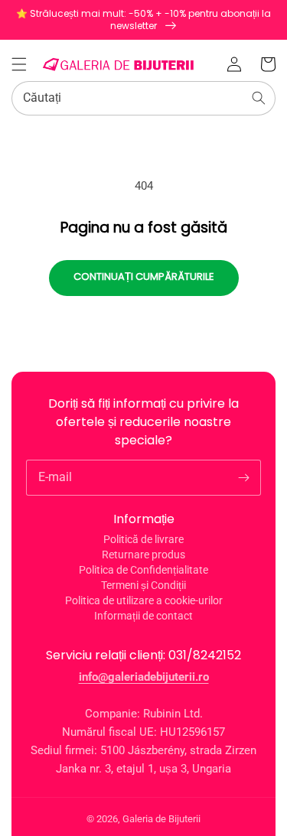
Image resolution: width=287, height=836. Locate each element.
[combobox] (143, 98)
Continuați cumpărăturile (143, 276)
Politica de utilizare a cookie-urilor (144, 600)
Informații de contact (143, 616)
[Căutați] (259, 98)
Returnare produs (143, 554)
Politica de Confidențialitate (143, 570)
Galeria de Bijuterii (161, 819)
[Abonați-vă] (243, 477)
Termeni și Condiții (143, 585)
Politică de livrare (143, 539)
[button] (19, 64)
